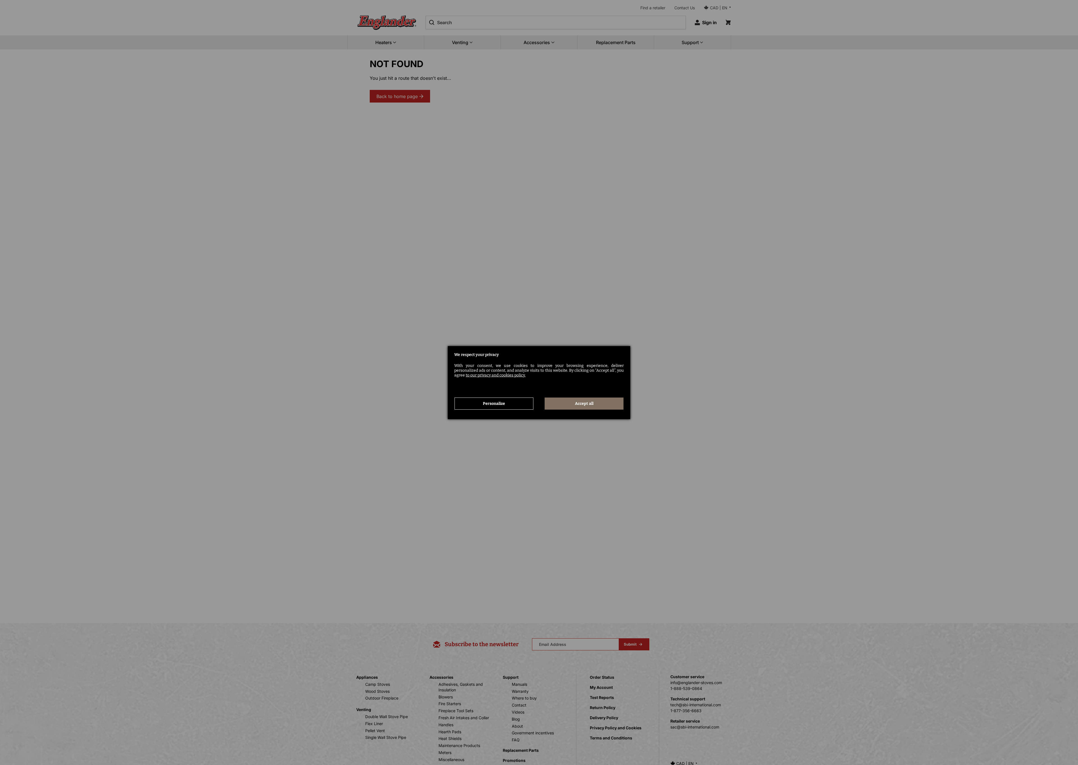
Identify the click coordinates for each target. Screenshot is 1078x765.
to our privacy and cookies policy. (496, 375)
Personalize (494, 403)
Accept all (584, 403)
